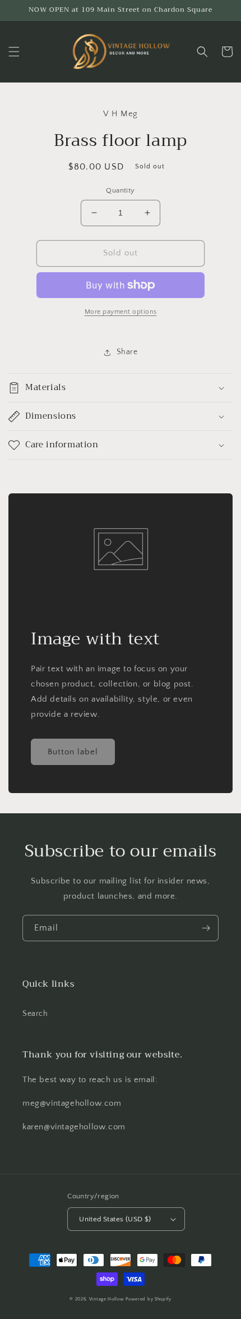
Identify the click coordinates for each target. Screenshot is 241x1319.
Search (35, 1013)
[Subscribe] (205, 928)
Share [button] (127, 351)
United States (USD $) (115, 1219)
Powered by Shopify (149, 1299)
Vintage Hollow (106, 1299)
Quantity (120, 190)
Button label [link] (73, 752)
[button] (14, 51)
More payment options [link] (121, 311)
